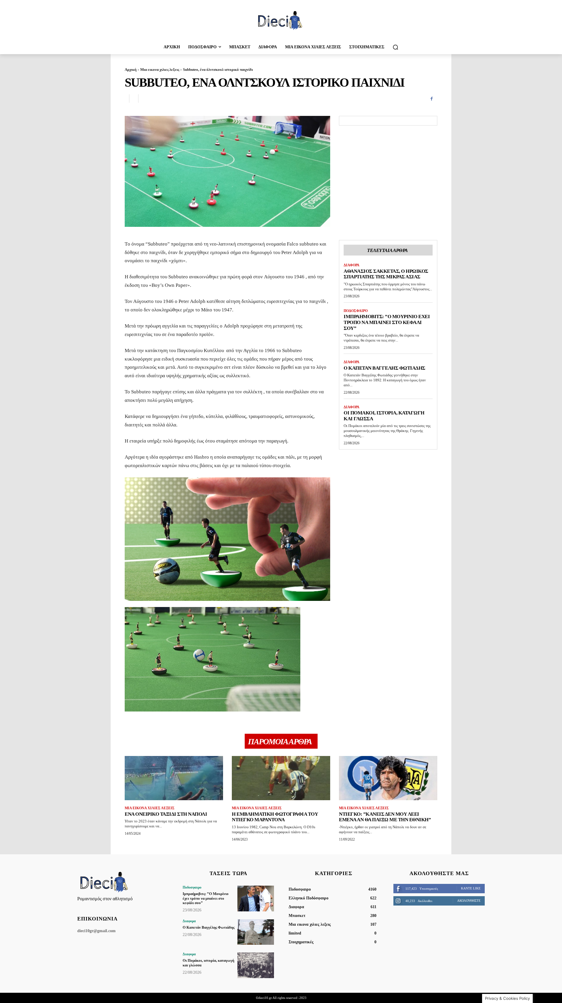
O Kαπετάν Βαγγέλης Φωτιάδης (384, 368)
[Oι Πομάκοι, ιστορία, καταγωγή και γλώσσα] (255, 965)
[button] (395, 47)
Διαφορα (351, 265)
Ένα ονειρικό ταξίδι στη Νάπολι (166, 814)
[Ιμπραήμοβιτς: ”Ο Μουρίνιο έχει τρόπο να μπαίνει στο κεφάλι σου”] (255, 898)
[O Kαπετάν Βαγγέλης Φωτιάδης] (255, 932)
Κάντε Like (471, 888)
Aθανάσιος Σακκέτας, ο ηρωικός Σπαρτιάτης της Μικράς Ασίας (386, 274)
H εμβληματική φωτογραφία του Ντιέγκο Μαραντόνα (275, 817)
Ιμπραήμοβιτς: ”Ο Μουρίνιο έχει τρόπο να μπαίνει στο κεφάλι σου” (387, 322)
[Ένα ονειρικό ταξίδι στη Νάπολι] (174, 778)
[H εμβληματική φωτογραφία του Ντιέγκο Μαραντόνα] (281, 778)
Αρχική (130, 69)
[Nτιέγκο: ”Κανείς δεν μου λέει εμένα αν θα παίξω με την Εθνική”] (388, 778)
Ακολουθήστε (469, 900)
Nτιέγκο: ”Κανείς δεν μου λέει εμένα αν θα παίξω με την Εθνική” (385, 817)
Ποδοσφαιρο (356, 311)
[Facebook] (431, 98)
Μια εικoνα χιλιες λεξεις (159, 69)
